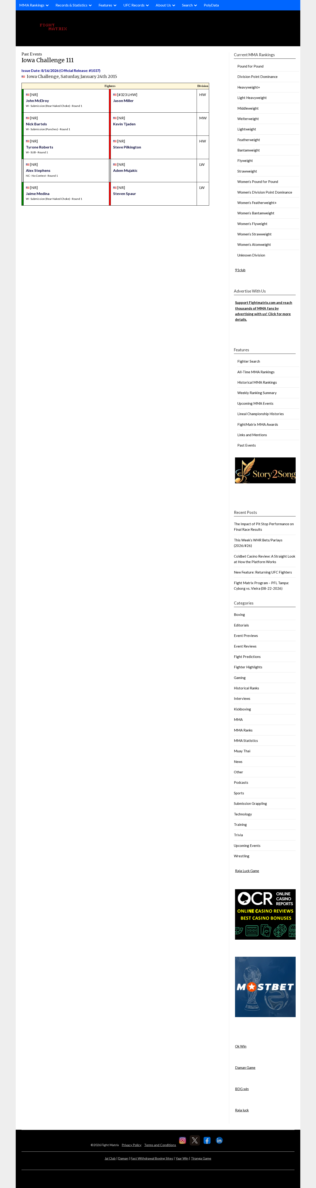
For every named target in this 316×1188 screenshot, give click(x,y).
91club (240, 270)
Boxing (239, 614)
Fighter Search (248, 361)
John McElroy (37, 100)
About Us (163, 5)
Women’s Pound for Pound (257, 181)
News (238, 761)
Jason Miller (123, 100)
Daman (123, 1158)
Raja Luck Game (247, 871)
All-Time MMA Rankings (256, 372)
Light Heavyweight (252, 98)
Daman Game (245, 1067)
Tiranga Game (201, 1158)
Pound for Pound (250, 66)
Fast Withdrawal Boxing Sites (152, 1158)
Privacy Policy (131, 1145)
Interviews (242, 698)
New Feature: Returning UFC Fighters (263, 572)
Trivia (238, 835)
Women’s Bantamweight (255, 213)
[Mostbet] (265, 1016)
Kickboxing (242, 709)
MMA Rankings (31, 5)
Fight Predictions (247, 656)
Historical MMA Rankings (257, 382)
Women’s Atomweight (254, 244)
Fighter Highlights (248, 667)
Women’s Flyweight (252, 224)
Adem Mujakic (125, 170)
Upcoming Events (247, 845)
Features (105, 5)
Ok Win (240, 1046)
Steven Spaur (124, 193)
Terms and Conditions (160, 1145)
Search (187, 5)
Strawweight (247, 171)
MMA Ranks (243, 730)
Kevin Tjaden (124, 124)
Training (240, 824)
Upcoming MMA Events (255, 403)
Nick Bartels (36, 124)
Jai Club (110, 1158)
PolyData (211, 5)
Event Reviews (245, 646)
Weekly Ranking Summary (257, 393)
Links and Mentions (252, 435)
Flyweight (245, 160)
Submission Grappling (250, 803)
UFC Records (134, 5)
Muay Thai (242, 751)
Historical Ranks (246, 688)
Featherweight (248, 140)
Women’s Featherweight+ (257, 203)
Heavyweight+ (248, 87)
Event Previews (246, 635)
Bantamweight (248, 150)
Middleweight (248, 108)
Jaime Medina (38, 193)
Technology (243, 814)
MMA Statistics (246, 740)
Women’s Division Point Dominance (264, 192)
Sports (239, 793)
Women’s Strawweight (254, 234)
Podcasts (241, 782)
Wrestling (241, 856)
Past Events (246, 445)
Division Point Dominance (257, 76)
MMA (238, 719)
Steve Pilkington (127, 147)
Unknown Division (251, 255)
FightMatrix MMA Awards (257, 424)
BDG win (242, 1089)
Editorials (241, 625)
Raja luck (242, 1110)
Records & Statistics (71, 5)
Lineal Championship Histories (260, 414)
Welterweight (248, 119)
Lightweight (246, 129)
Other (238, 772)
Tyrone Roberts (39, 147)
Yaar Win (182, 1158)
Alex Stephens (38, 170)
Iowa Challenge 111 (48, 60)
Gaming (240, 678)
